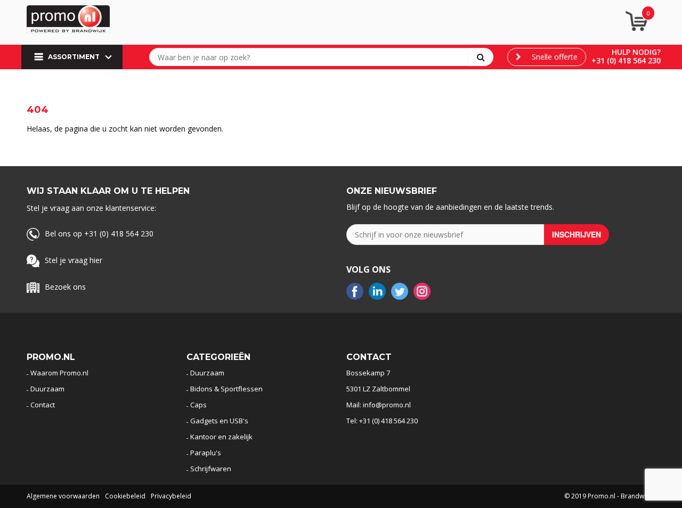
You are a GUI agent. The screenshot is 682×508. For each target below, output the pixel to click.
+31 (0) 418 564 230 (626, 60)
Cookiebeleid (125, 496)
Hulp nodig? (636, 52)
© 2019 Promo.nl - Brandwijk (607, 496)
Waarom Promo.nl (59, 373)
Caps (198, 404)
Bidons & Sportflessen (226, 389)
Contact (42, 404)
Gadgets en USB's (219, 420)
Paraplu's (205, 452)
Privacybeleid (171, 496)
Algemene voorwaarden (63, 496)
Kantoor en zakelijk (221, 436)
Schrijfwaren (210, 468)
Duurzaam (47, 389)
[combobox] (311, 57)
